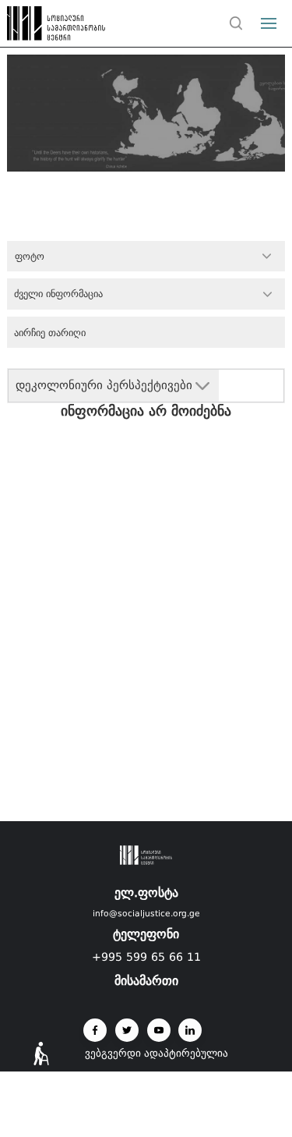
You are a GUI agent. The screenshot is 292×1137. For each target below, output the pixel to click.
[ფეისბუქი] (95, 1030)
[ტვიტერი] (127, 1030)
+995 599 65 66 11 (146, 957)
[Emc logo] (40, 27)
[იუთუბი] (159, 1030)
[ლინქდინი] (190, 1030)
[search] (237, 23)
